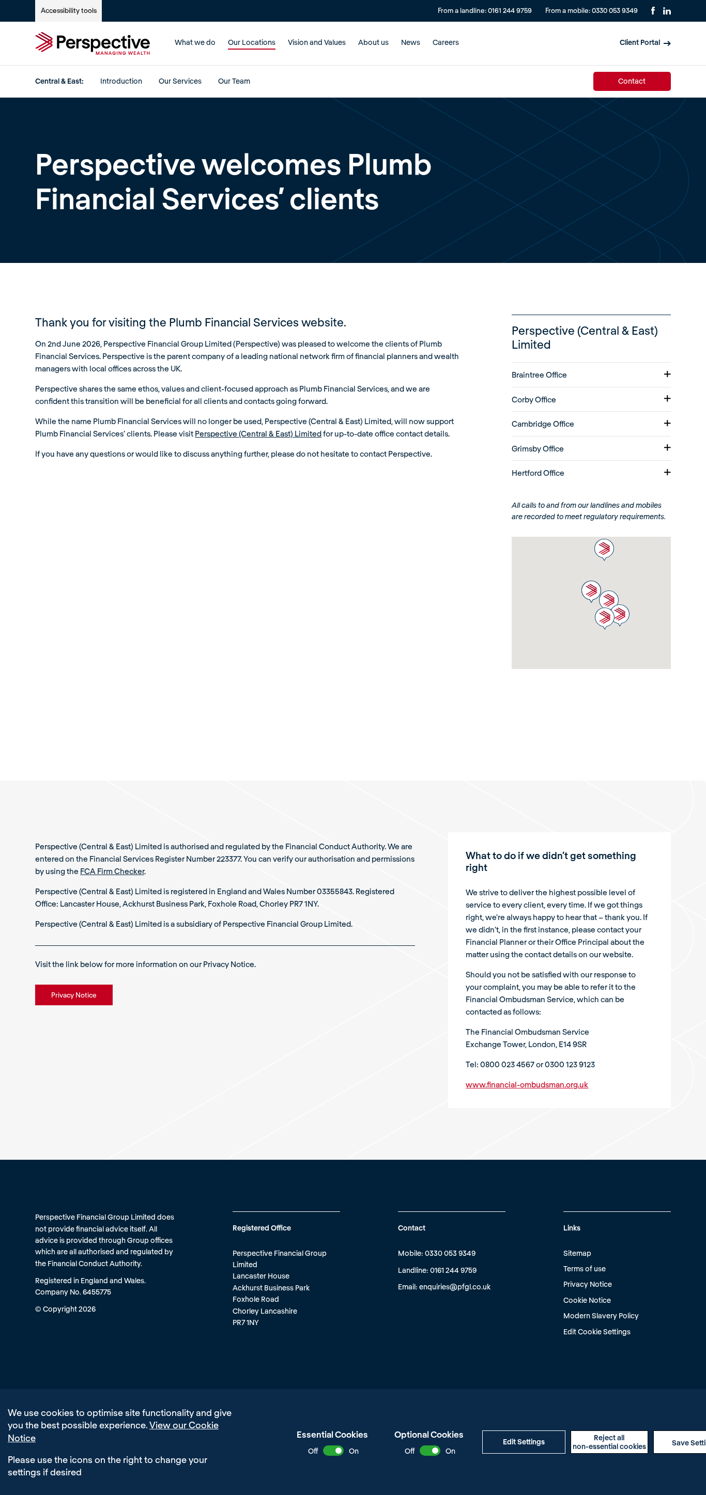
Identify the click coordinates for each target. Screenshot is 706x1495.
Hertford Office (538, 472)
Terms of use (584, 1268)
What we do (195, 42)
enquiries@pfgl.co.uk (454, 1286)
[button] (620, 615)
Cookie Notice (587, 1300)
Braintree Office (539, 374)
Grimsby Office (538, 448)
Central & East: (59, 80)
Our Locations (251, 42)
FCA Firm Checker (112, 871)
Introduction (121, 80)
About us (373, 42)
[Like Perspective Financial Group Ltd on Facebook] (653, 10)
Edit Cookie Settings (597, 1331)
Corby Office (534, 399)
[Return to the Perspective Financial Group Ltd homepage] (92, 43)
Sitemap (577, 1253)
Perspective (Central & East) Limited (258, 433)
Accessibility (69, 10)
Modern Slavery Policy (601, 1315)
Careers (446, 42)
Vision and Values (317, 42)
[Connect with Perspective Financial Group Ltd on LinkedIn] (667, 10)
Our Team (234, 80)
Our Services (180, 80)
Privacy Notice (587, 1284)
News (410, 42)
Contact (632, 80)
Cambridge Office (543, 423)
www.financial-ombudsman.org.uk (527, 1084)
